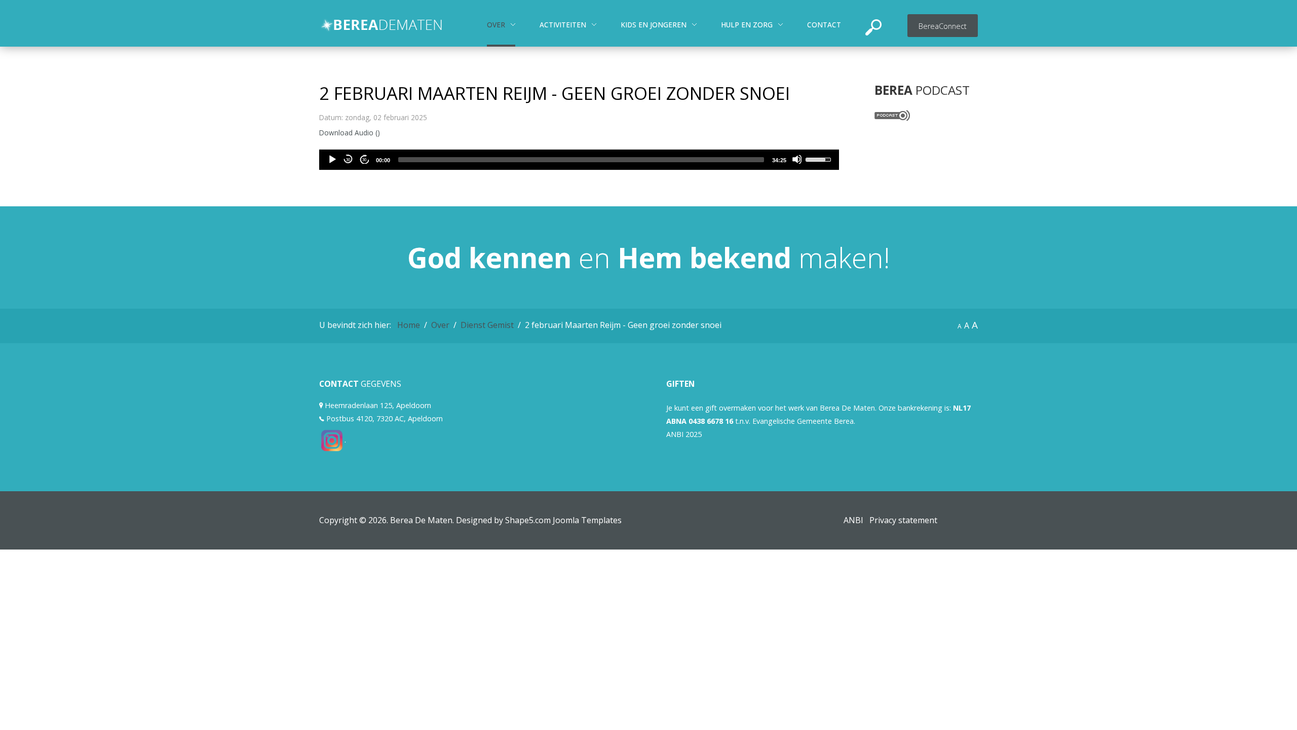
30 (348, 159)
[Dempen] (797, 159)
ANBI (853, 520)
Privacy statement (903, 520)
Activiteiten (563, 24)
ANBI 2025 (684, 434)
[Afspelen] (331, 159)
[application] (579, 160)
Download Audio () (349, 132)
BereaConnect (943, 26)
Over (496, 24)
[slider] (581, 159)
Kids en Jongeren (653, 24)
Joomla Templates (587, 520)
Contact (824, 24)
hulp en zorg (747, 24)
